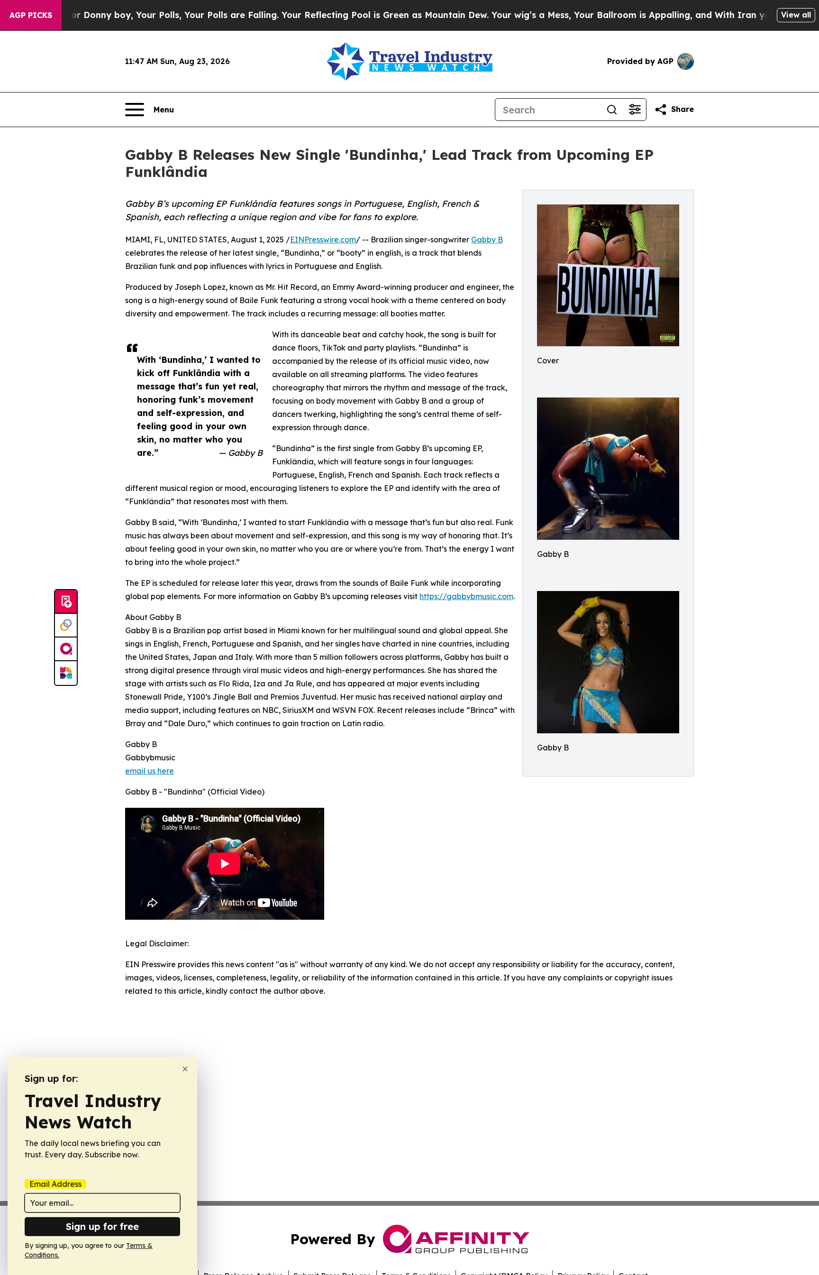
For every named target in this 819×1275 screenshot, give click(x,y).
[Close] (185, 1068)
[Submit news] (66, 602)
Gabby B (487, 239)
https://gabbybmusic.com (466, 596)
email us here (149, 771)
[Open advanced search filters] (634, 109)
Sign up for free (102, 1226)
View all (796, 14)
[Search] (612, 109)
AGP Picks (30, 15)
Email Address (55, 1184)
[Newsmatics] (66, 673)
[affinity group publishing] (66, 649)
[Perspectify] (66, 626)
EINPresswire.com (323, 239)
